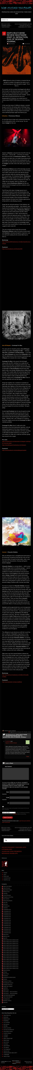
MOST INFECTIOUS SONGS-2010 (10, 941)
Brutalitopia (6, 1020)
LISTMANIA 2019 (7, 922)
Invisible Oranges (7, 1033)
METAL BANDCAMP (8, 1038)
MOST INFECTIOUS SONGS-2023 (10, 965)
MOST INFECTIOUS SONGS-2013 (10, 947)
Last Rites (6, 1036)
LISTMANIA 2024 (7, 931)
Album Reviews (12, 43)
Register (5, 872)
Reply (27, 756)
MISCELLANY (6, 936)
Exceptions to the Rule (8, 897)
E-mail (7, 797)
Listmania (5, 907)
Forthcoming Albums (7, 900)
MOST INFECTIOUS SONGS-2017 (10, 954)
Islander (9, 730)
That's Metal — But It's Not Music (10, 991)
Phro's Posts (6, 973)
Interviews (5, 904)
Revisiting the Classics (8, 982)
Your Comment (8, 766)
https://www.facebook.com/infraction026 (12, 249)
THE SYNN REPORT (7, 997)
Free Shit (5, 902)
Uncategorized (6, 998)
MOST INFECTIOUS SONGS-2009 (10, 940)
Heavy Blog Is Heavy (8, 1031)
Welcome (5, 1002)
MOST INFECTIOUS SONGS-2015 (10, 950)
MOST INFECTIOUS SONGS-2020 (10, 959)
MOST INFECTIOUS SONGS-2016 (10, 952)
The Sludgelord (7, 1049)
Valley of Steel (7, 1056)
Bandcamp (6, 1017)
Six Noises (6, 1044)
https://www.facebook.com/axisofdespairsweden (14, 450)
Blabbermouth (7, 1018)
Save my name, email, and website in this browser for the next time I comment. (15, 809)
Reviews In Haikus (7, 981)
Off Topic (5, 972)
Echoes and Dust (7, 1027)
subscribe (15, 814)
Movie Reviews (6, 970)
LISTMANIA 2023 (7, 929)
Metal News (5, 934)
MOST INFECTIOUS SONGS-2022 (10, 963)
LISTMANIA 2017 (7, 918)
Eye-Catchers (6, 898)
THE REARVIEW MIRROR (9, 995)
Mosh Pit (5, 938)
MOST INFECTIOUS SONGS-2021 (10, 961)
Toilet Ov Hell (6, 1051)
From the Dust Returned (9, 1029)
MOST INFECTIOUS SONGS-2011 (10, 943)
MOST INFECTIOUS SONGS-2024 (10, 966)
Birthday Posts (6, 891)
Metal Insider (6, 1040)
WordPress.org (7, 879)
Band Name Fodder (7, 890)
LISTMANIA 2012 (7, 909)
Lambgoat (6, 1035)
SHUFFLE (5, 988)
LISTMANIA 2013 (7, 911)
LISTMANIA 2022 (7, 927)
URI (8, 803)
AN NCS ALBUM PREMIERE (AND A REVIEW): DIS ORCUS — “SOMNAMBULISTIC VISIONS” (23, 26)
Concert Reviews (7, 895)
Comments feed (7, 878)
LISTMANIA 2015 (7, 915)
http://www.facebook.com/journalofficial (12, 682)
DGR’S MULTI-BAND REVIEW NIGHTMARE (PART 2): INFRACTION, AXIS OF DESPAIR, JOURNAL (17, 37)
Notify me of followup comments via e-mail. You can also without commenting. (16, 813)
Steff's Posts (6, 990)
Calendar (5, 893)
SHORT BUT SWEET (7, 986)
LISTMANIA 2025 (7, 932)
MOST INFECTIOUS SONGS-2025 (10, 968)
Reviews (5, 979)
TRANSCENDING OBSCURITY (10, 1052)
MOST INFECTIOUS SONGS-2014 (10, 948)
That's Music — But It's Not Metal (10, 993)
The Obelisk (6, 1047)
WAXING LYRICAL (7, 1000)
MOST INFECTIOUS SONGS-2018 (10, 956)
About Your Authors (7, 886)
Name (7, 792)
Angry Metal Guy (7, 1015)
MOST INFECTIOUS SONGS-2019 (10, 957)
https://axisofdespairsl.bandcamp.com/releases (14, 445)
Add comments (27, 43)
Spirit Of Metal (7, 1045)
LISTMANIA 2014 (7, 913)
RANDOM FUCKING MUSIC (9, 977)
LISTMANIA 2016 (7, 916)
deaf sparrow (6, 1024)
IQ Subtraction (6, 906)
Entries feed (6, 876)
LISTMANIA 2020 (7, 923)
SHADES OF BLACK (7, 984)
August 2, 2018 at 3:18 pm (11, 742)
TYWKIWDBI (6, 1054)
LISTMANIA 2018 (7, 920)
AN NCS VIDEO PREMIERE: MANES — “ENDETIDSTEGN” (7, 26)
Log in (5, 874)
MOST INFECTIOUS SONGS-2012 (10, 945)
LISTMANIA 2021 (7, 925)
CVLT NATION (7, 1022)
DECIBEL (6, 1026)
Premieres (5, 975)
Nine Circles (6, 1042)
